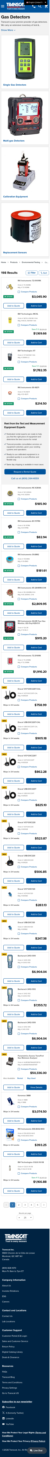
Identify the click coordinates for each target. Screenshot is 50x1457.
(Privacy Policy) (38, 1441)
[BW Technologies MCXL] (10, 319)
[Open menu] (2, 6)
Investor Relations (10, 1290)
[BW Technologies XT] (10, 356)
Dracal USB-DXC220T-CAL (29, 722)
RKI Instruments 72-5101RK (29, 281)
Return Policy (8, 1346)
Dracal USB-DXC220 (26, 856)
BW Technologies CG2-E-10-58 (31, 1162)
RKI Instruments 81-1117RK (29, 521)
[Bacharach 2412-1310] (10, 1028)
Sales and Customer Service (15, 1341)
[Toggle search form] (40, 6)
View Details (36, 1087)
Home (3, 262)
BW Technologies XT (26, 351)
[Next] (44, 1205)
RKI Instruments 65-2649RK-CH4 (32, 588)
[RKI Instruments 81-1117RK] (10, 526)
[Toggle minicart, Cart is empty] (46, 6)
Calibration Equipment (15, 196)
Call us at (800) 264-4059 (25, 478)
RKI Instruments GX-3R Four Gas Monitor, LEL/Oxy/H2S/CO (31, 622)
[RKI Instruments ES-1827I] (10, 393)
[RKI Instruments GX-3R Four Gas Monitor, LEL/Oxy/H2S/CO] (10, 627)
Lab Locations (8, 1321)
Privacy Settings (9, 1387)
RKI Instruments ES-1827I (28, 387)
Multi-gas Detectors (14, 140)
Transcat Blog (8, 1377)
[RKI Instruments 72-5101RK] (10, 286)
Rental (20, 1078)
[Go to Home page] (16, 6)
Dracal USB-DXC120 (26, 922)
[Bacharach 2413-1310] (10, 961)
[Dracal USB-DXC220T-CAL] (10, 728)
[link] (6, 1205)
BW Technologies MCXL (28, 314)
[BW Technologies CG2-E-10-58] (10, 1168)
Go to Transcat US (10, 1393)
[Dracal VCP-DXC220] (10, 828)
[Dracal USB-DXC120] (10, 928)
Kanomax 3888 (24, 1095)
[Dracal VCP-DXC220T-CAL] (10, 694)
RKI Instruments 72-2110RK (29, 656)
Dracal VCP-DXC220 (26, 822)
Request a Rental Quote (25, 471)
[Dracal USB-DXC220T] (10, 794)
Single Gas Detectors (14, 85)
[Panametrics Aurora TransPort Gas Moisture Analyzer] (10, 1062)
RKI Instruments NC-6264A (29, 488)
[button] (32, 273)
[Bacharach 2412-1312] (10, 994)
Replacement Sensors (15, 252)
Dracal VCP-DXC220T (27, 756)
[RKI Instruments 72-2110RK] (10, 661)
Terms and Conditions (12, 1382)
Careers (5, 1301)
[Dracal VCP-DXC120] (10, 894)
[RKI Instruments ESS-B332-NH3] (10, 1134)
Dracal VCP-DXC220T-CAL (29, 689)
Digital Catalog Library (12, 1351)
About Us (6, 1285)
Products (14, 262)
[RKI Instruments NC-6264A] (10, 493)
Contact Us (7, 1316)
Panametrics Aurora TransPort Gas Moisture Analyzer (31, 1057)
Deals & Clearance (10, 1357)
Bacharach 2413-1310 (27, 956)
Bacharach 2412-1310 (27, 1022)
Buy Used (31, 1078)
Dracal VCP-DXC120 (26, 889)
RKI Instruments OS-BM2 (28, 554)
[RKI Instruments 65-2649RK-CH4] (10, 593)
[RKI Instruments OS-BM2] (10, 560)
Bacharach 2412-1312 (27, 989)
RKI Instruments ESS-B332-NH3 (31, 1129)
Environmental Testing (31, 262)
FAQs (4, 1371)
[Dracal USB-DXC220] (10, 861)
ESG (4, 1296)
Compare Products (29, 291)
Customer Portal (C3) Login (14, 1335)
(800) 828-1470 (9, 1267)
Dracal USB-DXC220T (27, 789)
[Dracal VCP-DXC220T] (10, 761)
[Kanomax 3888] (10, 1101)
